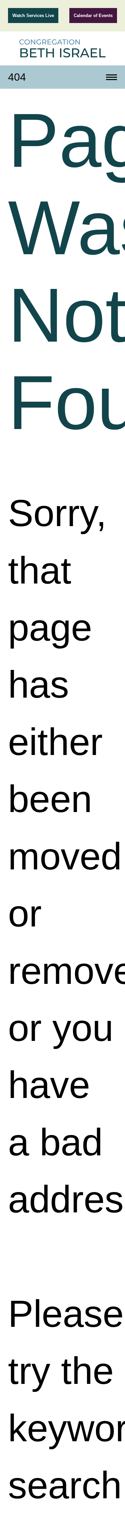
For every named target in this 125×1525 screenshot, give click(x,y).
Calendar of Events (93, 15)
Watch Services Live (33, 15)
